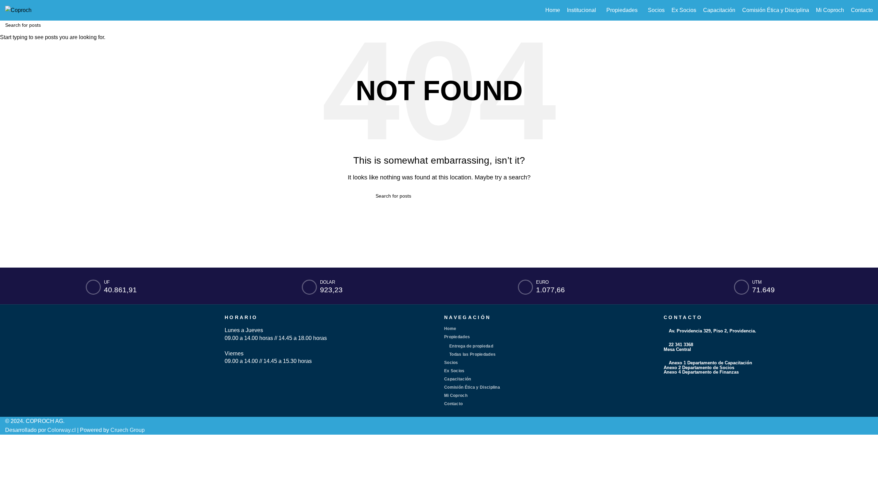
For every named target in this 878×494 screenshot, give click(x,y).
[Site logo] (18, 10)
